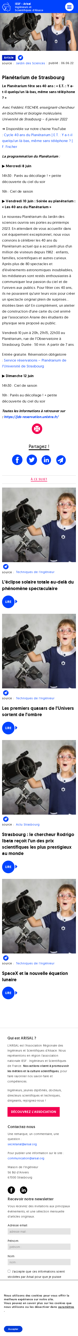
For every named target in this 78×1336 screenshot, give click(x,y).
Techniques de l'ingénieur (35, 572)
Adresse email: (18, 1225)
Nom (11, 1256)
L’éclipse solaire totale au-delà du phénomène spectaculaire (38, 585)
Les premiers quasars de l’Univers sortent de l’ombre (38, 711)
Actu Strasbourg (28, 824)
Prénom (13, 1241)
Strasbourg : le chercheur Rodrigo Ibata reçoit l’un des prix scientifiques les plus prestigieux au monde (38, 844)
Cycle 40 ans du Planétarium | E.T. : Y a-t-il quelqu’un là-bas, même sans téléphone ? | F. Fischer (37, 141)
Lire (8, 602)
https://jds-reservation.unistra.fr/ (31, 416)
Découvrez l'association (33, 1112)
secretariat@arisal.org (22, 1144)
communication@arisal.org (26, 1158)
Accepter (13, 1329)
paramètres (66, 1307)
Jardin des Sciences (30, 63)
